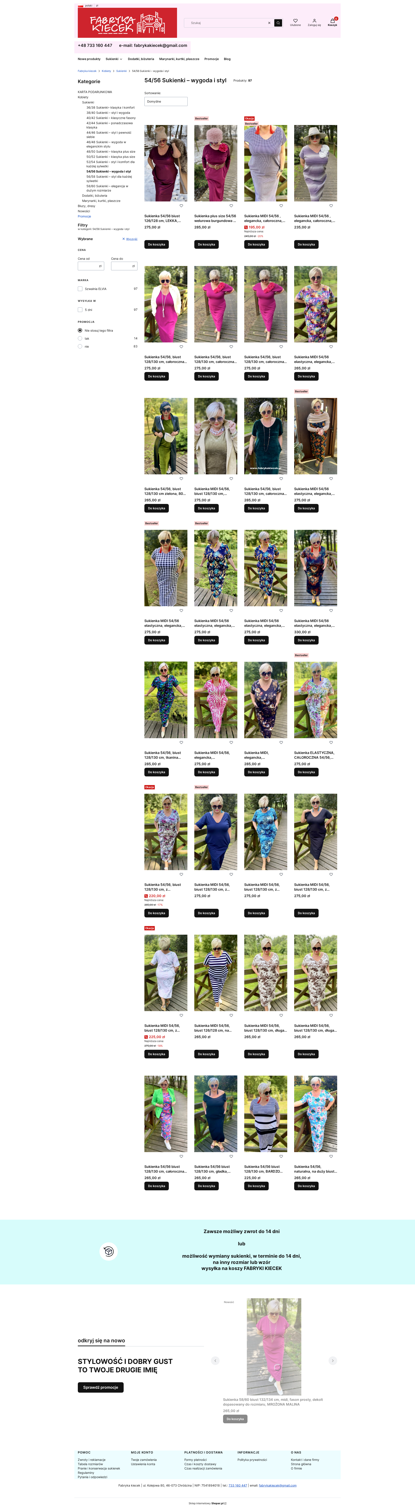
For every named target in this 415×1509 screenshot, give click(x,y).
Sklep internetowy (206, 1503)
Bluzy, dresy (86, 206)
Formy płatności (195, 1459)
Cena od (84, 258)
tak (87, 338)
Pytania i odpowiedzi (92, 1477)
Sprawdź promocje (100, 1387)
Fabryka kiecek (87, 71)
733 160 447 (238, 1485)
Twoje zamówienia (144, 1459)
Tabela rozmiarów (90, 1464)
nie (87, 346)
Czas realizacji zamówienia (203, 1468)
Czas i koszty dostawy (200, 1464)
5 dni (88, 310)
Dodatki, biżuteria (94, 195)
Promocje (84, 216)
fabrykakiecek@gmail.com (278, 1485)
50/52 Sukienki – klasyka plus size (110, 156)
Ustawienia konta (143, 1464)
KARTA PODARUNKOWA (95, 92)
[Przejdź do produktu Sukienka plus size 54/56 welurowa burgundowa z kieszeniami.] (215, 163)
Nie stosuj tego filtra (99, 330)
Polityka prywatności (252, 1459)
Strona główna (301, 1464)
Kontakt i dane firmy (305, 1459)
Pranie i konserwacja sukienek (99, 1468)
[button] (278, 23)
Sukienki (121, 71)
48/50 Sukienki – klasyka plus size (110, 151)
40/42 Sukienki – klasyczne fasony (111, 118)
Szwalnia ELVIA (95, 289)
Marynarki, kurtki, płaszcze (101, 201)
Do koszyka (156, 244)
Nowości (84, 211)
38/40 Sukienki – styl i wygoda (108, 112)
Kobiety (106, 71)
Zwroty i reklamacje (91, 1459)
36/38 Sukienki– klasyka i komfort (110, 107)
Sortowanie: (152, 93)
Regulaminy (86, 1472)
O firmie (296, 1468)
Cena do (117, 258)
